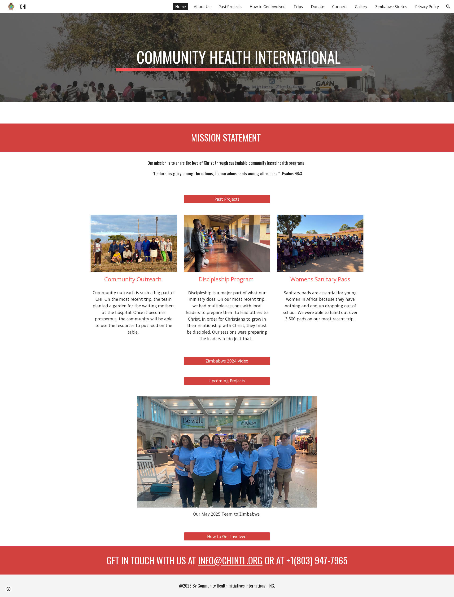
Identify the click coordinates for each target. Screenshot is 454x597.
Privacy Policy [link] (427, 6)
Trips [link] (298, 6)
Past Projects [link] (230, 6)
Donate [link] (317, 6)
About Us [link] (202, 6)
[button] (448, 6)
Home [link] (180, 6)
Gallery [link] (361, 6)
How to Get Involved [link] (267, 6)
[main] (238, 57)
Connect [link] (339, 6)
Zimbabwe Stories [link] (391, 6)
